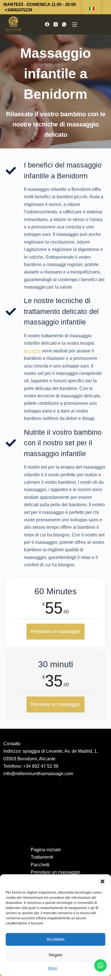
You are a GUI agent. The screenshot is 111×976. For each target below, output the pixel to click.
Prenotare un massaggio (55, 631)
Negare (55, 954)
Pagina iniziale (46, 849)
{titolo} (52, 968)
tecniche (32, 350)
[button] (102, 881)
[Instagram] (56, 24)
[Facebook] (47, 24)
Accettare (56, 939)
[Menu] (74, 24)
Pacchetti (40, 864)
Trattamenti (42, 857)
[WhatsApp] (64, 24)
